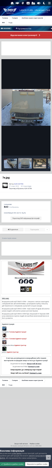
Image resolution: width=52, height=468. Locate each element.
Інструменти (40, 151)
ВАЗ (6, 206)
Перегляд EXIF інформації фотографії (26, 218)
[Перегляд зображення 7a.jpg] (25, 163)
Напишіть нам (33, 366)
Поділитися (13, 230)
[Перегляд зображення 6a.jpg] (39, 163)
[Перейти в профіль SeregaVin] (4, 329)
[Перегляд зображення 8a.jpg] (10, 163)
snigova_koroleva (8, 345)
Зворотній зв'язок (21, 444)
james (4, 352)
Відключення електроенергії (24, 35)
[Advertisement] (26, 48)
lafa (3, 339)
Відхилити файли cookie (37, 464)
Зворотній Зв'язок (34, 364)
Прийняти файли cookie (13, 464)
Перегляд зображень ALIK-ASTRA (20, 188)
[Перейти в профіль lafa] (4, 335)
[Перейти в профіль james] (4, 349)
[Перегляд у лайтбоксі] (26, 107)
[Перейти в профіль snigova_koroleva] (4, 342)
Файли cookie (35, 444)
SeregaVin (5, 332)
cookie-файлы (16, 453)
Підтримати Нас (20, 28)
